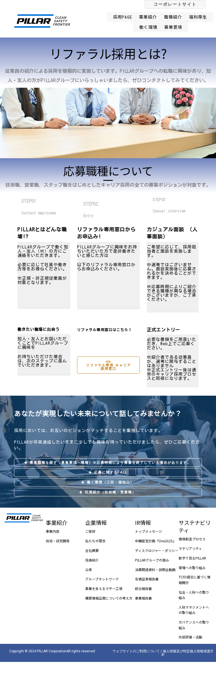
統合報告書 (143, 588)
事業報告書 (143, 598)
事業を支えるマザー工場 (103, 588)
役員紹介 (92, 560)
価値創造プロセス (192, 538)
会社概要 (92, 550)
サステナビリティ (195, 526)
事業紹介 (56, 523)
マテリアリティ (190, 548)
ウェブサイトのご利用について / (137, 651)
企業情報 (96, 523)
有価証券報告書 (147, 578)
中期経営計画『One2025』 (155, 540)
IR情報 (143, 523)
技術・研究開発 (57, 540)
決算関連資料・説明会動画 (155, 569)
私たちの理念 (95, 540)
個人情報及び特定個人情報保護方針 (187, 653)
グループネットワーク (102, 578)
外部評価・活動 (190, 637)
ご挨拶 (90, 531)
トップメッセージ (148, 531)
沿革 (88, 569)
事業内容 (52, 531)
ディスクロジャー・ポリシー (156, 550)
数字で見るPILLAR (192, 558)
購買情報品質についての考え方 (108, 598)
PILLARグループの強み (152, 560)
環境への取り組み (192, 567)
